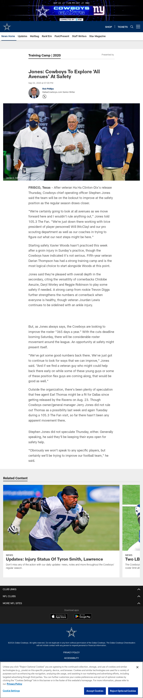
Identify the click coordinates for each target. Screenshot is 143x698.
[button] (71, 339)
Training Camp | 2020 (44, 55)
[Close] (137, 667)
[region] (71, 680)
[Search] (131, 26)
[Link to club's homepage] (7, 25)
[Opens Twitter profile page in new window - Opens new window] (44, 96)
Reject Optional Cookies (123, 690)
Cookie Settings (11, 690)
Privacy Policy (14, 683)
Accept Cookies (94, 690)
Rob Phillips (48, 88)
